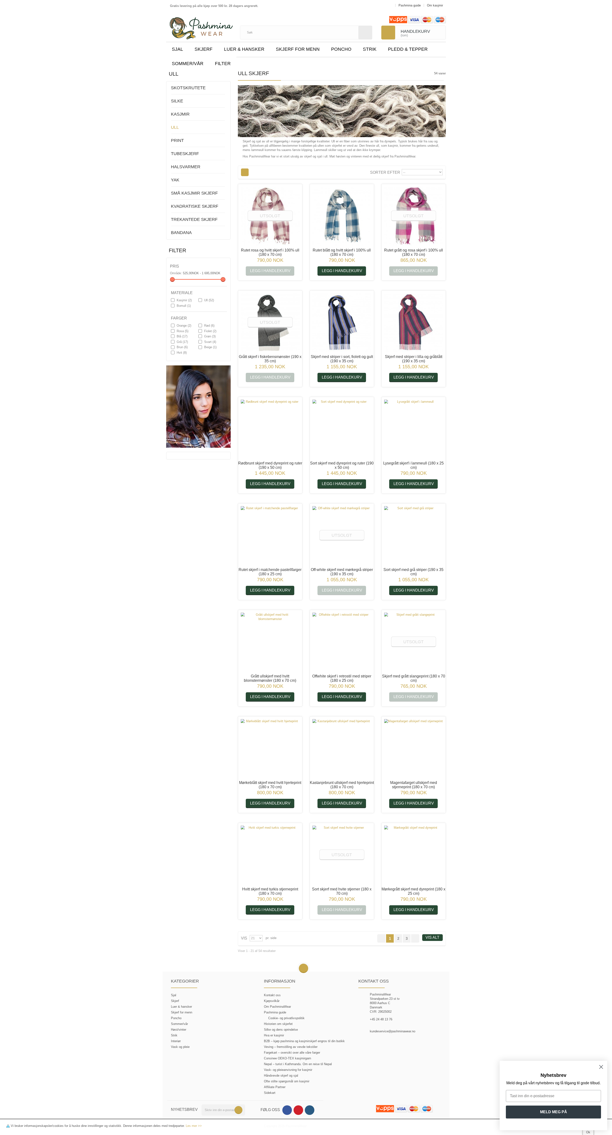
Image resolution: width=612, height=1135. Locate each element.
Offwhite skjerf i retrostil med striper (341, 678)
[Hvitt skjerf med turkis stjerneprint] (270, 855)
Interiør (176, 1041)
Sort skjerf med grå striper (413, 572)
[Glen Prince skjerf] (198, 406)
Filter (223, 63)
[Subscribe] (238, 1110)
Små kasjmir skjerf (194, 193)
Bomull (184, 306)
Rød (209, 325)
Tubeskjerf (185, 153)
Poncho (341, 49)
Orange (184, 325)
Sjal (177, 49)
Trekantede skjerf (194, 219)
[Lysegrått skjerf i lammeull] (413, 429)
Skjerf (204, 49)
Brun (182, 347)
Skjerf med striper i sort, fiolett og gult (342, 359)
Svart (210, 342)
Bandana (181, 232)
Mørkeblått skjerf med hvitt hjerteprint (270, 785)
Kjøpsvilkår (271, 1001)
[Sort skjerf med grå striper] (413, 535)
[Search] (365, 32)
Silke (177, 101)
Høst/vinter (178, 1029)
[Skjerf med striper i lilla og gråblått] (413, 322)
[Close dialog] (601, 1067)
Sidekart (269, 1093)
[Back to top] (303, 968)
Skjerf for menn (298, 49)
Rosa (182, 331)
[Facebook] (287, 1110)
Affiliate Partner (274, 1087)
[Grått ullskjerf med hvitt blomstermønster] (270, 642)
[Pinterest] (298, 1110)
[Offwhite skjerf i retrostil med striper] (341, 642)
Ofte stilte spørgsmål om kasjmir (286, 1081)
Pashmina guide (275, 1012)
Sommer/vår (187, 63)
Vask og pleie (180, 1047)
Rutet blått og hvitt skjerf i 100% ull (342, 252)
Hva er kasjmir (274, 1035)
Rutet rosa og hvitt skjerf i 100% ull (270, 252)
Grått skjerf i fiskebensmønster (270, 359)
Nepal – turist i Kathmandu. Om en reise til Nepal (298, 1064)
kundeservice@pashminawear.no (392, 1031)
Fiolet (210, 331)
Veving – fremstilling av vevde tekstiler (290, 1047)
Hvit (182, 352)
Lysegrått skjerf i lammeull (413, 465)
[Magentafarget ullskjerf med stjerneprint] (413, 748)
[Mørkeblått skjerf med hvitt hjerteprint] (270, 748)
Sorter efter (385, 172)
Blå (182, 336)
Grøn (210, 336)
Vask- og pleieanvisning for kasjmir (288, 1070)
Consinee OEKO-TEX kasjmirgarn (287, 1058)
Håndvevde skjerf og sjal (281, 1075)
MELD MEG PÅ (553, 1112)
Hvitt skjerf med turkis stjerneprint (270, 891)
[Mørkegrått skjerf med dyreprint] (413, 855)
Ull (175, 127)
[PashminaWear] (201, 25)
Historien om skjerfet (278, 1024)
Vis (244, 938)
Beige (210, 347)
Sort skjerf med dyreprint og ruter (342, 465)
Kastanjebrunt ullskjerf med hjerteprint (342, 785)
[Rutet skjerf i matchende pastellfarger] (270, 535)
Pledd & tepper (408, 49)
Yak (175, 180)
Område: (176, 273)
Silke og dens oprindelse (281, 1029)
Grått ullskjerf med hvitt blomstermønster (270, 678)
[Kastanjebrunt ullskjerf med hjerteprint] (341, 748)
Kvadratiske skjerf (194, 206)
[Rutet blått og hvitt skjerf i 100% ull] (341, 216)
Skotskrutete (188, 87)
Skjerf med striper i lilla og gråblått (413, 359)
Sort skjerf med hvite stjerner (342, 891)
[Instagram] (309, 1110)
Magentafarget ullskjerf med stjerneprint (413, 785)
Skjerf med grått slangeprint (413, 678)
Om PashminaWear (277, 1006)
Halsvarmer (185, 166)
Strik (370, 49)
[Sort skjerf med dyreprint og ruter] (341, 429)
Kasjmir (180, 114)
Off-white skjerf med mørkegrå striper (342, 572)
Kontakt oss (272, 995)
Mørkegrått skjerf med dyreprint (413, 891)
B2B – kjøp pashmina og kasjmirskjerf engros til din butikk (304, 1041)
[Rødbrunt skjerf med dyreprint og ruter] (270, 429)
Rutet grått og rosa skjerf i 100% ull (413, 252)
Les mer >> (194, 1126)
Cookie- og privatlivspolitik (286, 1018)
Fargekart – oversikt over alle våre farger (292, 1052)
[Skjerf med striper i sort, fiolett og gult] (341, 322)
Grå (182, 342)
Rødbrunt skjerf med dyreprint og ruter (270, 465)
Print (177, 140)
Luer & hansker (244, 49)
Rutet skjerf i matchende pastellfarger (270, 572)
